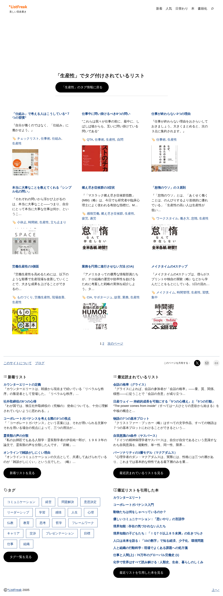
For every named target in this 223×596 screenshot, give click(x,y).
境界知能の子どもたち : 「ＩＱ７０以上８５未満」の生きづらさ (158, 533)
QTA (90, 139)
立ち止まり (58, 222)
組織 (26, 544)
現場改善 (58, 297)
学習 (42, 512)
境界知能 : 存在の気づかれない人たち (139, 526)
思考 (43, 523)
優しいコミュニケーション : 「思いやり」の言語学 (149, 519)
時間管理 (183, 292)
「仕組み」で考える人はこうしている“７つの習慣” (41, 115)
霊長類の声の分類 (15, 435)
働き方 (184, 218)
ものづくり (25, 297)
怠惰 (194, 218)
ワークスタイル (167, 218)
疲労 (85, 218)
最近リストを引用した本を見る (141, 572)
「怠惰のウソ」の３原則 (168, 187)
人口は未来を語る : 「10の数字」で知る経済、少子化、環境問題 (158, 540)
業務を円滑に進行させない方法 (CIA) (108, 266)
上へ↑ (216, 590)
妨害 (117, 297)
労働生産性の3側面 (25, 266)
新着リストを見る (22, 473)
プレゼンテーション (60, 533)
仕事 (10, 544)
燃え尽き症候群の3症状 (98, 187)
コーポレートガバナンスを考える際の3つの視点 (37, 418)
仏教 (10, 523)
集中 (154, 297)
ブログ (39, 363)
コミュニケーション (21, 502)
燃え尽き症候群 (112, 213)
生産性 (17, 143)
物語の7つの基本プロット (131, 418)
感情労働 (93, 213)
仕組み (56, 138)
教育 (26, 523)
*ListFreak (18, 6)
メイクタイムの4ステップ (169, 266)
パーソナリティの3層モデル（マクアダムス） (145, 452)
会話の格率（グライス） (130, 384)
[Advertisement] (111, 45)
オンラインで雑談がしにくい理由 (26, 452)
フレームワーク (83, 523)
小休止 (21, 222)
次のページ (115, 343)
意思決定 (90, 502)
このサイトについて (17, 363)
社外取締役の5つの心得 (19, 401)
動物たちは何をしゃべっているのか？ (139, 512)
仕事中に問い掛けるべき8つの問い (106, 114)
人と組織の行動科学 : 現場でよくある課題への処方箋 (150, 548)
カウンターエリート (127, 497)
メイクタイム (165, 292)
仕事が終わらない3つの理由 (171, 114)
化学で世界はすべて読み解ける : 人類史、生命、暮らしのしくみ (158, 562)
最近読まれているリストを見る (141, 473)
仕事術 (45, 138)
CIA (89, 297)
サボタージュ (103, 297)
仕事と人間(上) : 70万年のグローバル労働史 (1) (146, 555)
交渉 (33, 533)
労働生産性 (42, 297)
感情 (58, 512)
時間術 (33, 222)
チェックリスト (28, 138)
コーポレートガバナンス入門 (133, 504)
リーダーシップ (18, 512)
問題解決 (67, 502)
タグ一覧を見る (21, 557)
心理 (91, 512)
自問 (120, 139)
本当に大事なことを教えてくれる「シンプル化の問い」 (41, 189)
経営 (48, 502)
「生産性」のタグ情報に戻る (82, 87)
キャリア (13, 533)
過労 (93, 218)
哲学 (59, 523)
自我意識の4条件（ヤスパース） (136, 435)
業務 (125, 297)
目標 (87, 533)
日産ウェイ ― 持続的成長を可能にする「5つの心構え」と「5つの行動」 (164, 401)
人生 (74, 512)
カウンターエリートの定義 (22, 384)
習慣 (205, 292)
